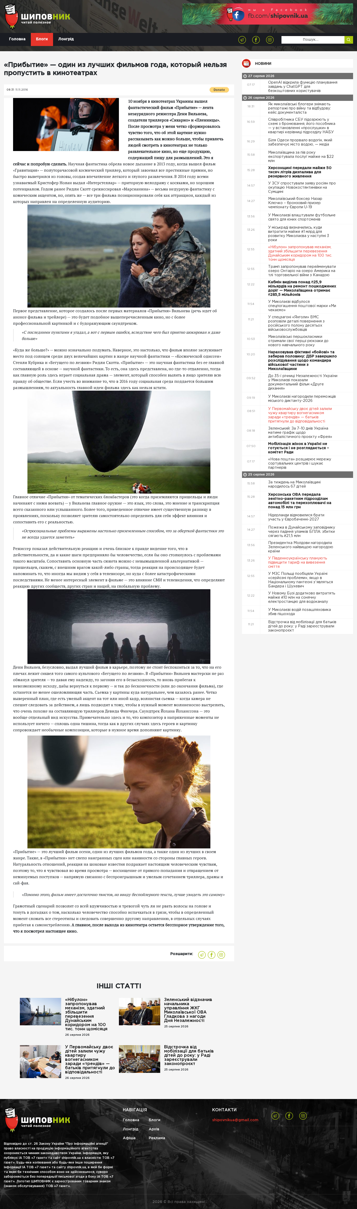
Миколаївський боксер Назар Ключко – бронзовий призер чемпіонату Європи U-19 (295, 203)
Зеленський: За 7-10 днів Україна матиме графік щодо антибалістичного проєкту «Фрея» (300, 432)
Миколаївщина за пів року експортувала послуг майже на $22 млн (301, 157)
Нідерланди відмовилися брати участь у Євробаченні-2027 (296, 517)
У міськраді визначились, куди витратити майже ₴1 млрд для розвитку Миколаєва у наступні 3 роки (298, 234)
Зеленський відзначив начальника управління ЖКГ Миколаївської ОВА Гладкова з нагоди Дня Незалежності (188, 1010)
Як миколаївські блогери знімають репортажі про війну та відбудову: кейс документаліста (299, 108)
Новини (263, 63)
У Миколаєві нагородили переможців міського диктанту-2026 (302, 398)
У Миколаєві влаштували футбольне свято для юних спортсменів (302, 217)
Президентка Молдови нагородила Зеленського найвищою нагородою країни (300, 547)
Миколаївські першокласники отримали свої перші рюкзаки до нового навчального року (298, 341)
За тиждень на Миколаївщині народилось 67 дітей (294, 484)
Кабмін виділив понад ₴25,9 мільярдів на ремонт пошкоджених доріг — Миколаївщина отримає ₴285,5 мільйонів (302, 288)
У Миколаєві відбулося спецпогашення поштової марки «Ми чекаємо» (302, 306)
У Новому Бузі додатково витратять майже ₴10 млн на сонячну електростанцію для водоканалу (301, 597)
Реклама (157, 1138)
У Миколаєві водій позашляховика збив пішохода (299, 612)
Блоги (42, 39)
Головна (17, 39)
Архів (154, 1129)
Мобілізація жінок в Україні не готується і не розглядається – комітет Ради (298, 448)
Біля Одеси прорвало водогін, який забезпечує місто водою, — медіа (300, 142)
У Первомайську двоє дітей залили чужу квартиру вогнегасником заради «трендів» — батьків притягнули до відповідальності (90, 1059)
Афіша (129, 1138)
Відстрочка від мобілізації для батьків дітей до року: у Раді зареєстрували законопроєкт (189, 1055)
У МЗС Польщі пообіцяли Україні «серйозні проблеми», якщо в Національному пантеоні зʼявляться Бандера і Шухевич (300, 580)
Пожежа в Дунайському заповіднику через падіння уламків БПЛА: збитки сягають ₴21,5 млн (301, 531)
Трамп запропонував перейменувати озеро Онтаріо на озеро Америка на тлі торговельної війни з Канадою (302, 271)
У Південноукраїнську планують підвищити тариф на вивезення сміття (297, 562)
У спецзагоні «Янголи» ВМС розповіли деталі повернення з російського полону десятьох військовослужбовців (296, 323)
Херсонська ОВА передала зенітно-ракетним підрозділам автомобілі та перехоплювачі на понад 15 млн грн (299, 501)
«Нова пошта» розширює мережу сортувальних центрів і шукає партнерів (299, 463)
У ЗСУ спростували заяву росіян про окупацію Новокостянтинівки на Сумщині (302, 187)
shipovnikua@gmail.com (235, 1120)
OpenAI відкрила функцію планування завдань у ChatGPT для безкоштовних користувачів (302, 86)
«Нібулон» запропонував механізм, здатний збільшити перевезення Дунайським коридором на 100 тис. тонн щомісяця (86, 1014)
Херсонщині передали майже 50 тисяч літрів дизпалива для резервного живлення (299, 172)
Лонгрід (66, 39)
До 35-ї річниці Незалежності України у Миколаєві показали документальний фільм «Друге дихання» (302, 382)
